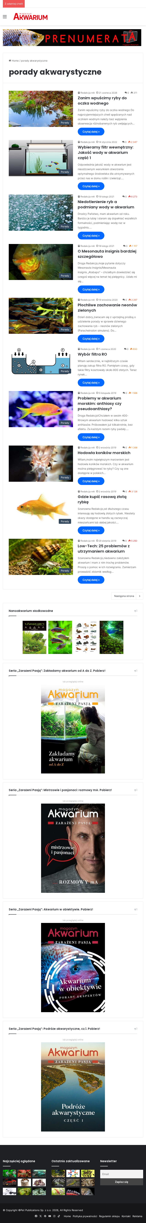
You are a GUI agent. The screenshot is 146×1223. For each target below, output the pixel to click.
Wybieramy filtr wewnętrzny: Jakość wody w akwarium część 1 (105, 152)
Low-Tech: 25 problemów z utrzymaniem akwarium (104, 548)
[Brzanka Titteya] (58, 1191)
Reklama (137, 1216)
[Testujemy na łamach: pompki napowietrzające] (9, 1191)
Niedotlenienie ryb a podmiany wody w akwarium (106, 204)
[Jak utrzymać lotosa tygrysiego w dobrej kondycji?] (24, 1191)
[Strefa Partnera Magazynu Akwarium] (73, 1173)
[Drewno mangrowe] (87, 1182)
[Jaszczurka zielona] (73, 1182)
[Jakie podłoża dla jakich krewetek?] (9, 1182)
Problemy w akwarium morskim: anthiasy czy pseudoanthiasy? (99, 403)
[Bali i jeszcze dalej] (58, 1182)
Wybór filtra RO (92, 354)
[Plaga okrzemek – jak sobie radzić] (24, 1173)
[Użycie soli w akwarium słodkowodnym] (24, 1182)
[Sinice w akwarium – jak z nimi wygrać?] (39, 1173)
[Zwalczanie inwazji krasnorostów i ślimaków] (39, 1191)
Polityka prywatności (85, 1216)
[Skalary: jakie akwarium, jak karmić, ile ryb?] (9, 1173)
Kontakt (126, 1216)
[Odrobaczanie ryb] (39, 1182)
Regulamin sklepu (109, 1216)
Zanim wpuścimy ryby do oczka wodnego (102, 100)
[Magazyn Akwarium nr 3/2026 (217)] (73, 1191)
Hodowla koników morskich (104, 452)
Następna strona (124, 595)
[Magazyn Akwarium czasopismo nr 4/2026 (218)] (58, 1173)
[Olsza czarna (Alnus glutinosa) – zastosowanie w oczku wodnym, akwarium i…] (87, 1173)
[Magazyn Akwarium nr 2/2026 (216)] (87, 1191)
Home (15, 60)
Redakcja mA (88, 92)
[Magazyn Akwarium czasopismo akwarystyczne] (30, 16)
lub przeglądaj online (73, 801)
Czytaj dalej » (91, 131)
